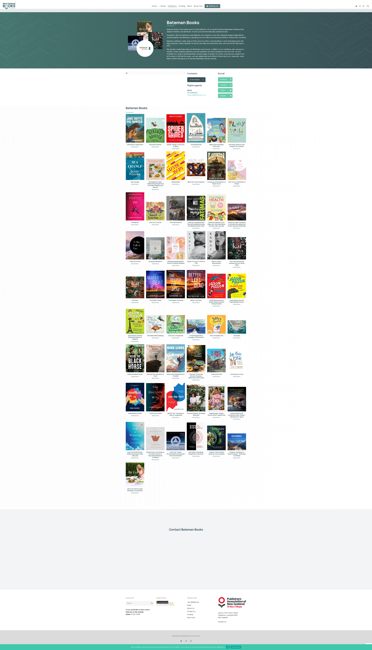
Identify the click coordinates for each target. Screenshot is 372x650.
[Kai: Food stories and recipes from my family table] (237, 248)
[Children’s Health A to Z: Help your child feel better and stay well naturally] (216, 207)
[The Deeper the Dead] (175, 284)
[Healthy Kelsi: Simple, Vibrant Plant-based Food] (216, 398)
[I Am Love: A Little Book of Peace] (237, 170)
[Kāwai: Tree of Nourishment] (216, 245)
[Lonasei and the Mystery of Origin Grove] (216, 166)
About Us (190, 608)
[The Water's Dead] (155, 284)
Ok (228, 647)
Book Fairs (191, 618)
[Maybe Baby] (175, 165)
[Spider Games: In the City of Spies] (175, 128)
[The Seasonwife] (196, 128)
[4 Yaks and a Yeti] (216, 360)
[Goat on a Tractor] (155, 211)
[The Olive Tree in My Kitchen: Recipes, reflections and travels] (196, 358)
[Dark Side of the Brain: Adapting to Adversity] (196, 436)
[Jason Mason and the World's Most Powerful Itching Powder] (216, 286)
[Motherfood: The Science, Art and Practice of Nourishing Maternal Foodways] (155, 438)
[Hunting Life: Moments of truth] (155, 358)
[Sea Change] (135, 166)
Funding (190, 614)
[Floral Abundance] (175, 208)
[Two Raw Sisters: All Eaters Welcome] (196, 398)
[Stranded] (237, 327)
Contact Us (191, 611)
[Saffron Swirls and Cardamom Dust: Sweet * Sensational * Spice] (237, 399)
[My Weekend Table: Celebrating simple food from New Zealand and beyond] (155, 169)
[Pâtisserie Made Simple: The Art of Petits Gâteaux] (175, 248)
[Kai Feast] (135, 287)
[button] (196, 79)
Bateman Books (183, 22)
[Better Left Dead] (196, 284)
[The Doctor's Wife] (155, 397)
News (189, 605)
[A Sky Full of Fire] (135, 245)
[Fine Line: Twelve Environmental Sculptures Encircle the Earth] (175, 441)
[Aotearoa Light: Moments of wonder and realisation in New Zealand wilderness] (237, 212)
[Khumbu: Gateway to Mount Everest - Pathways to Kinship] (237, 441)
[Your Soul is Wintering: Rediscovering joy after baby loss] (135, 436)
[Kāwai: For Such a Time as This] (196, 245)
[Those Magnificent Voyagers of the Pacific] (196, 326)
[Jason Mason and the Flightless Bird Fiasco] (237, 286)
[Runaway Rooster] (155, 130)
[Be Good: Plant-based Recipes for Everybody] (135, 474)
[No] (370, 647)
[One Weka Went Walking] (155, 324)
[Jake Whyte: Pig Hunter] (135, 128)
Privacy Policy (195, 636)
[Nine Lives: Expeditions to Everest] (175, 358)
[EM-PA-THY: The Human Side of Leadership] (175, 397)
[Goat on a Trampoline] (175, 324)
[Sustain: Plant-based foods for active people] (216, 438)
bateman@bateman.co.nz (196, 95)
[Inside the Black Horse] (135, 358)
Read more (135, 146)
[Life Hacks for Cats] (237, 360)
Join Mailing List (193, 602)
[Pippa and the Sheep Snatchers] (216, 130)
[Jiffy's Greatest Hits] (216, 324)
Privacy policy (236, 647)
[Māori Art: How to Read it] (196, 168)
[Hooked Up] (135, 206)
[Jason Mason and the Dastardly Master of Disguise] (135, 321)
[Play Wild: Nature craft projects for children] (237, 130)
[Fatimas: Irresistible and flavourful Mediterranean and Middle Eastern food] (196, 208)
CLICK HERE (135, 614)
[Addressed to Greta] (135, 397)
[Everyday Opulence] (155, 248)
